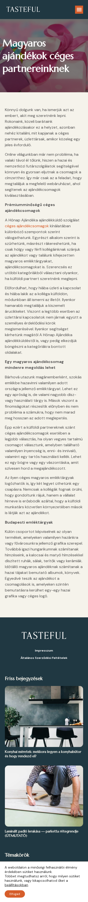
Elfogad (15, 894)
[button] (79, 10)
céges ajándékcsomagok (27, 225)
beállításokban (16, 885)
